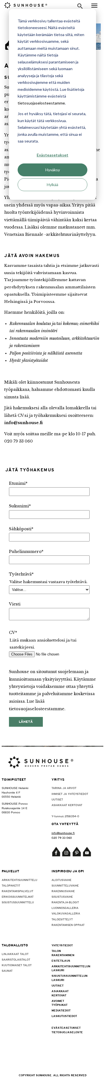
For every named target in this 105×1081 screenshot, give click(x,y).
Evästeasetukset (52, 155)
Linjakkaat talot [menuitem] (15, 954)
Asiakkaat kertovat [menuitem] (67, 805)
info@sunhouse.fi (23, 422)
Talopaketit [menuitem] (11, 885)
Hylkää (52, 184)
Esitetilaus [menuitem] (61, 960)
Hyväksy (52, 169)
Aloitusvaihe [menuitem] (61, 880)
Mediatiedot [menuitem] (61, 1010)
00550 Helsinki (11, 796)
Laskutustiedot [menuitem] (64, 1016)
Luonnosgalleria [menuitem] (65, 907)
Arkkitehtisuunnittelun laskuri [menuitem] (64, 968)
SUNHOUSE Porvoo (15, 803)
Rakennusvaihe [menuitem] (63, 891)
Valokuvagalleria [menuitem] (66, 913)
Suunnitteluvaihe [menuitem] (65, 885)
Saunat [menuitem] (7, 970)
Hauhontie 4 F (11, 792)
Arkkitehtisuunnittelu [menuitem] (19, 880)
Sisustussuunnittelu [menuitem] (18, 902)
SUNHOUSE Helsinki (15, 788)
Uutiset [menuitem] (57, 799)
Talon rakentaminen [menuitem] (63, 952)
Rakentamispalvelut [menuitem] (17, 891)
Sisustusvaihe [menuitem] (62, 896)
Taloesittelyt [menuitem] (62, 919)
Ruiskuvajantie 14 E (14, 808)
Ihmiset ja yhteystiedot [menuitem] (70, 793)
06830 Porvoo (11, 812)
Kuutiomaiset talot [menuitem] (17, 965)
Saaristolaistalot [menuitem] (16, 959)
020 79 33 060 (62, 837)
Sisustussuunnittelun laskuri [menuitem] (64, 977)
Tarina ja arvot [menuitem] (64, 788)
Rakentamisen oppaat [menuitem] (68, 924)
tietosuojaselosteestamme (41, 103)
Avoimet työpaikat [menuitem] (59, 1002)
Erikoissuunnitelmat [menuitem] (18, 896)
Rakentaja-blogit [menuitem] (65, 902)
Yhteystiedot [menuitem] (62, 945)
